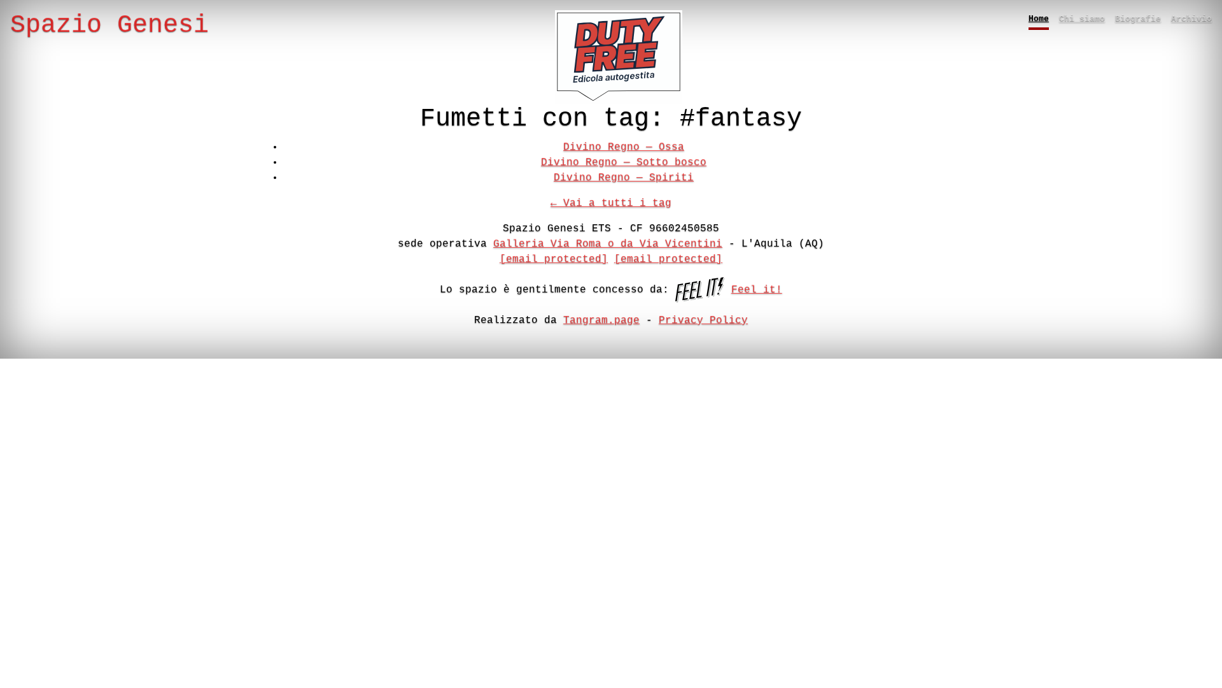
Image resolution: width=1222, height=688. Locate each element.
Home (1039, 19)
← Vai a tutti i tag (611, 203)
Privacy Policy (703, 320)
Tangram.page (601, 320)
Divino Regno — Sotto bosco (623, 162)
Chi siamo (1082, 19)
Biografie (1138, 19)
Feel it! (756, 290)
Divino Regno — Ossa (623, 147)
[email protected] (554, 259)
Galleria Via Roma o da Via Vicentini (607, 244)
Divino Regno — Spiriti (624, 177)
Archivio (1191, 19)
